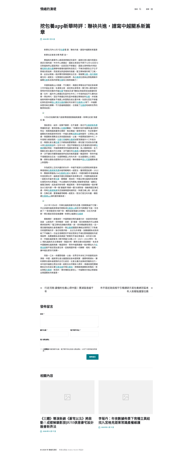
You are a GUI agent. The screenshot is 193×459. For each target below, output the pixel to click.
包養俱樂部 (49, 145)
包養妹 (70, 267)
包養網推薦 (52, 190)
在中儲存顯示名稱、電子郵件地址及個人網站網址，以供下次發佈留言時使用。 (70, 350)
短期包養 (46, 68)
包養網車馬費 (92, 125)
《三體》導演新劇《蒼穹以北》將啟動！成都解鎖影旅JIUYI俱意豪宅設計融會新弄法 (67, 423)
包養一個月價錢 (91, 74)
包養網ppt (46, 196)
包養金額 (59, 267)
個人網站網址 (44, 339)
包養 (62, 50)
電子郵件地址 (75, 330)
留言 (42, 314)
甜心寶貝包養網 (58, 102)
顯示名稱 (43, 330)
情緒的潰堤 (48, 9)
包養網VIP (80, 102)
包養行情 (61, 139)
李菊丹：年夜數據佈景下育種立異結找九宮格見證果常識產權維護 (124, 421)
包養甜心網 (71, 208)
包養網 (77, 77)
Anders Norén (73, 450)
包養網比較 (64, 173)
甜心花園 (86, 159)
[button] (138, 9)
